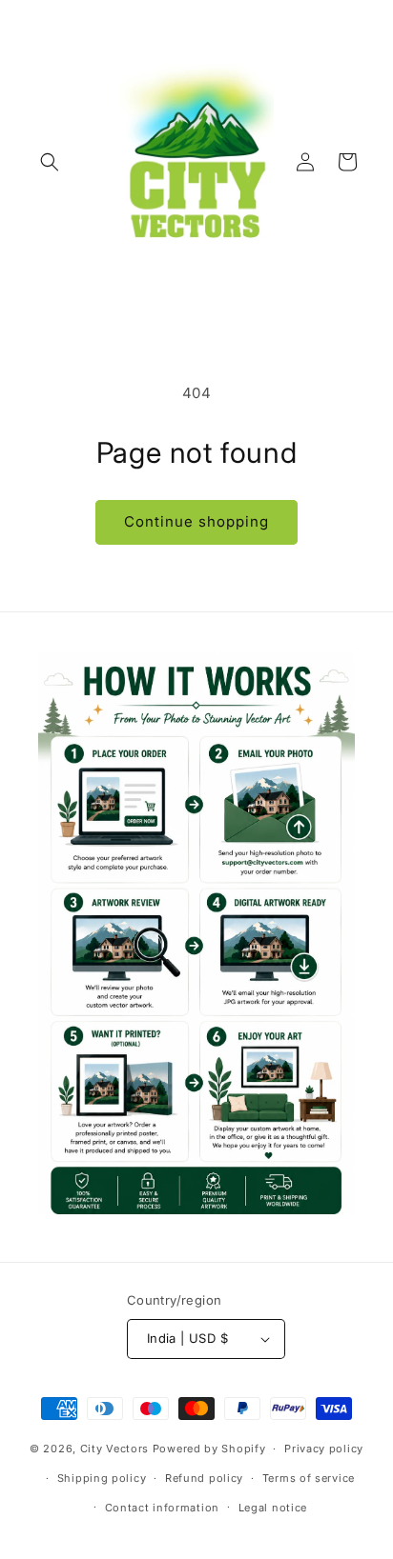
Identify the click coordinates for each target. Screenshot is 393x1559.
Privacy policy (323, 1448)
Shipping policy (102, 1478)
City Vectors (114, 1448)
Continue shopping (196, 521)
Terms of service (308, 1478)
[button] (50, 162)
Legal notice (272, 1507)
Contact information (162, 1507)
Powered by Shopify (209, 1448)
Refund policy (204, 1478)
